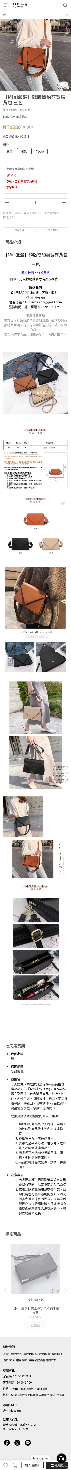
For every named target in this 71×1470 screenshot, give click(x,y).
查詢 (5, 1354)
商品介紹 (19, 230)
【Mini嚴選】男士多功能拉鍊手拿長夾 (35, 1310)
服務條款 (21, 1360)
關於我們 (15, 1354)
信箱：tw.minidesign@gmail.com (25, 1389)
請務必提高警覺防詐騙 (43, 1360)
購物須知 (57, 1354)
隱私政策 (8, 1360)
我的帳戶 (44, 1354)
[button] (65, 1290)
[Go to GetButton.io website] (61, 1466)
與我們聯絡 (30, 1354)
